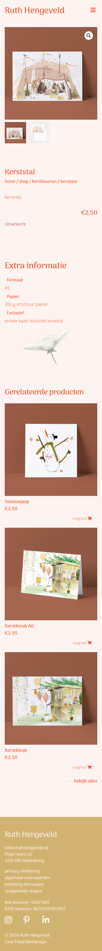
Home (10, 181)
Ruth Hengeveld (35, 11)
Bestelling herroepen (24, 884)
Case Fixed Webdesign (25, 942)
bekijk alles (85, 781)
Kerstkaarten (44, 181)
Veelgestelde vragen (23, 891)
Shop (23, 181)
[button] (93, 10)
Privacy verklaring (22, 871)
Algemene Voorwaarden (27, 878)
